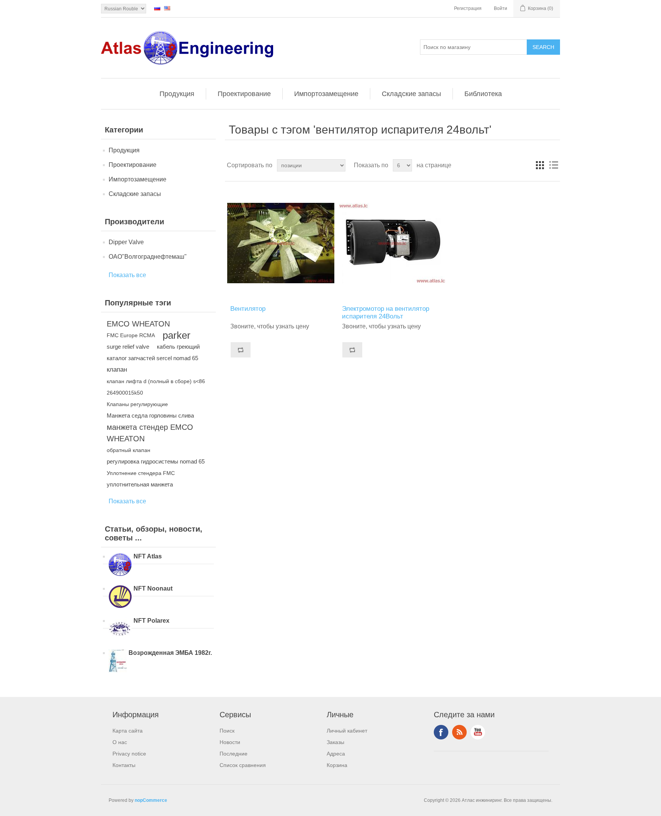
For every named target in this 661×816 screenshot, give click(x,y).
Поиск (227, 731)
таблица (539, 165)
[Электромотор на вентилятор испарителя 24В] (392, 243)
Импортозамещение (326, 94)
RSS (459, 732)
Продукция (177, 94)
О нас (119, 742)
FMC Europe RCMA (131, 335)
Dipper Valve (126, 242)
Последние (233, 754)
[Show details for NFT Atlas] (120, 565)
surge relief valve (128, 346)
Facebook (441, 732)
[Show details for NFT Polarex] (120, 629)
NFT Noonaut (153, 588)
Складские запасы (411, 94)
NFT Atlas (148, 556)
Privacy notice (129, 754)
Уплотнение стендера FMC (141, 473)
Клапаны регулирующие (137, 404)
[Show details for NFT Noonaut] (120, 597)
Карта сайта (127, 731)
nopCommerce (151, 800)
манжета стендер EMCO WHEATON (150, 433)
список (553, 165)
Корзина (337, 765)
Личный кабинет (347, 731)
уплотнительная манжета (140, 484)
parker (176, 335)
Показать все (127, 275)
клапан (117, 369)
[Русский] (157, 8)
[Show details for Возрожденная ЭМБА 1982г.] (118, 662)
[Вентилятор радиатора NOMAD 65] (280, 243)
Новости (230, 742)
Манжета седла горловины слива (150, 415)
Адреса (336, 754)
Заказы (335, 742)
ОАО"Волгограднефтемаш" (148, 256)
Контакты (123, 765)
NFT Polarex (151, 620)
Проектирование (244, 94)
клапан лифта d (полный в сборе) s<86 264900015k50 (156, 387)
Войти (500, 8)
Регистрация (468, 8)
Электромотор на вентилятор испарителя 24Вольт (385, 312)
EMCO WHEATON (138, 324)
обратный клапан (128, 450)
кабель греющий (178, 346)
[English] (167, 8)
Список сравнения (243, 765)
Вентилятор (247, 308)
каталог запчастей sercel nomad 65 (152, 358)
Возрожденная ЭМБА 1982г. (170, 653)
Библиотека (483, 94)
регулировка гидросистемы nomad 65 (156, 461)
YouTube (478, 732)
